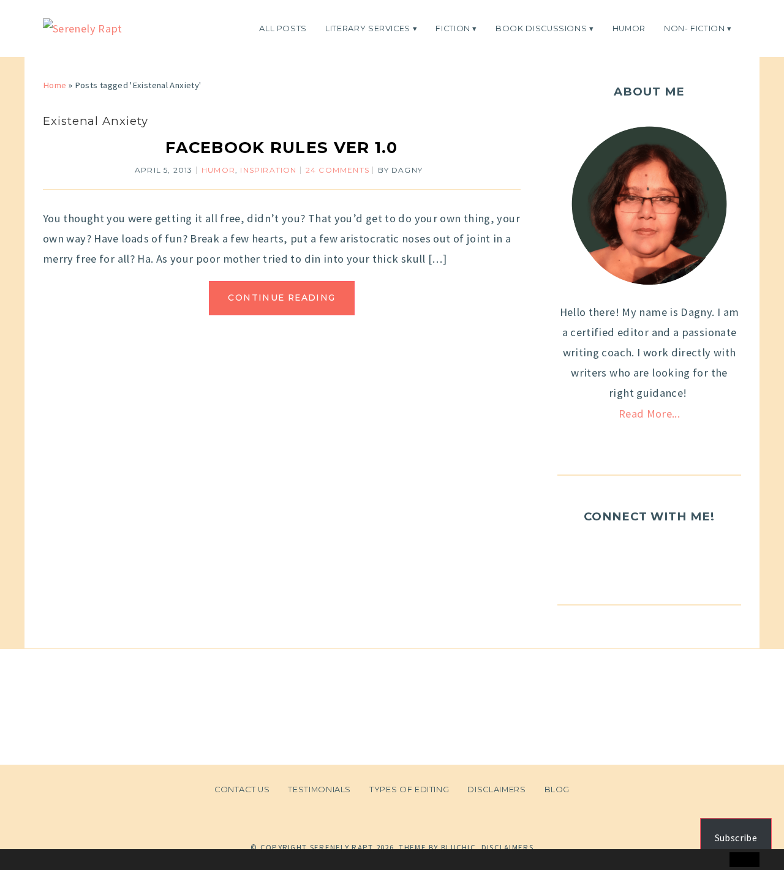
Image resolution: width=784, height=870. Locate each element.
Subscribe (736, 837)
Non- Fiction (694, 27)
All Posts (283, 27)
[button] (35, 860)
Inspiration (268, 169)
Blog (557, 789)
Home (54, 85)
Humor (629, 27)
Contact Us (242, 789)
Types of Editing (409, 789)
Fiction (452, 27)
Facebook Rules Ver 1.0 (281, 147)
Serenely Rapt (342, 847)
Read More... (649, 414)
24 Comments (337, 169)
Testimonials (319, 789)
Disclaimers (496, 789)
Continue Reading (281, 297)
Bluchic (458, 847)
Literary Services (367, 27)
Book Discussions (541, 27)
